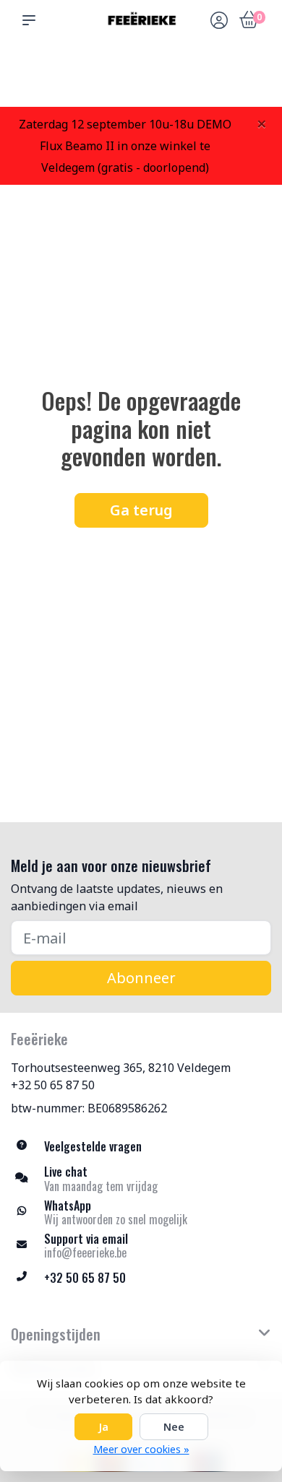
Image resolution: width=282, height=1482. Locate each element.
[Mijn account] (219, 21)
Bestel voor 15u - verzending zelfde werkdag (146, 73)
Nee (173, 1427)
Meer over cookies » (141, 1449)
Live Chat (219, 80)
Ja (103, 1427)
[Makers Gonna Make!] (141, 20)
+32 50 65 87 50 (53, 1085)
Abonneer (141, 978)
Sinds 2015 (253, 80)
